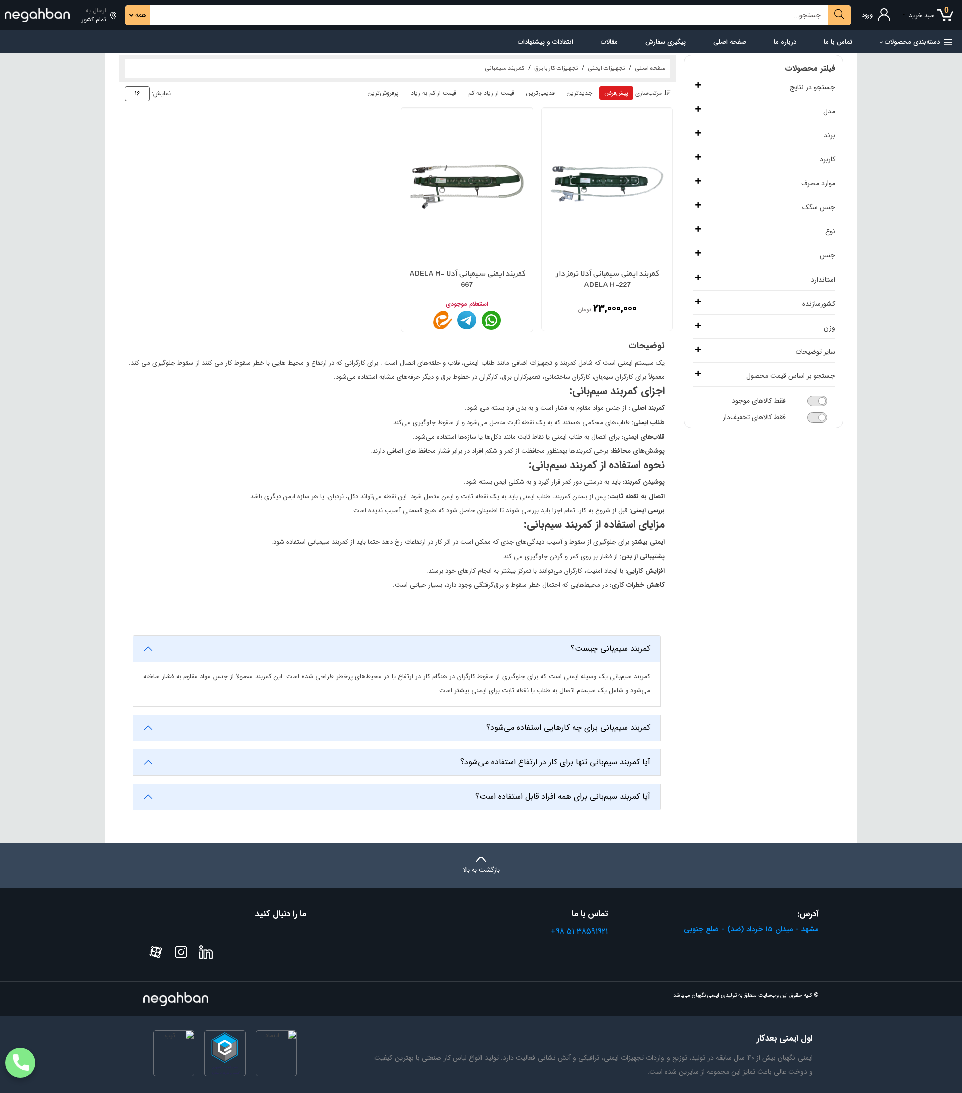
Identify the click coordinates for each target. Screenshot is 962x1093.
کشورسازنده (818, 304)
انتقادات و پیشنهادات (545, 42)
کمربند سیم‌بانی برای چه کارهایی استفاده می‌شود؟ (568, 727)
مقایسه (556, 241)
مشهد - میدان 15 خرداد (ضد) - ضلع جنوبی (751, 929)
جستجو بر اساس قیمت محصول (790, 376)
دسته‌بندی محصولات (912, 42)
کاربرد (827, 159)
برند (829, 135)
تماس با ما (838, 42)
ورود (867, 15)
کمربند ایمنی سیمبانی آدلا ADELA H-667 (467, 279)
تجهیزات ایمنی (606, 68)
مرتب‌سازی (648, 93)
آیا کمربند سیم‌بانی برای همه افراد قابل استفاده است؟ (562, 796)
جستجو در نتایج (812, 87)
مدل (829, 111)
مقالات (609, 42)
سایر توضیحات (815, 352)
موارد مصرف (818, 183)
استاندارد (823, 280)
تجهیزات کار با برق (556, 68)
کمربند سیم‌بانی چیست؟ (610, 648)
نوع (830, 231)
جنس (827, 255)
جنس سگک (818, 207)
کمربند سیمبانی (504, 68)
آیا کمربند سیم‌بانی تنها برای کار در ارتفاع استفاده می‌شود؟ (555, 762)
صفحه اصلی (729, 42)
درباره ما (785, 42)
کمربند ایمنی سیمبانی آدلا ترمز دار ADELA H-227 (607, 279)
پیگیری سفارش (665, 42)
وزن (829, 328)
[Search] (839, 15)
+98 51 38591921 (579, 931)
